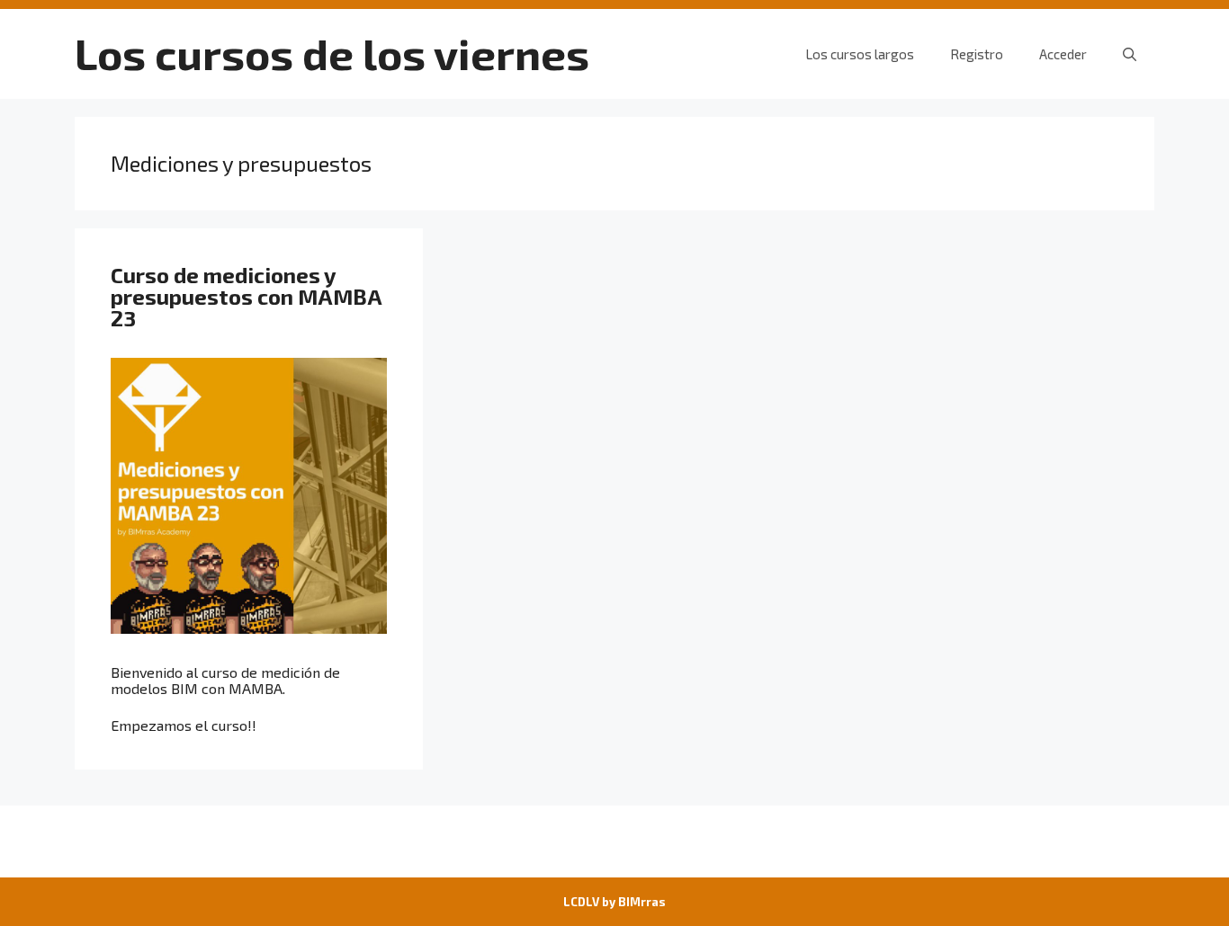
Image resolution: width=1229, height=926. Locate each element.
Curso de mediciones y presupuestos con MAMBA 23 (246, 296)
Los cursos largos (859, 54)
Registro (976, 54)
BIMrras (642, 902)
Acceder (1063, 54)
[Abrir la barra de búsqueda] (1129, 54)
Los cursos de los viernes (332, 53)
